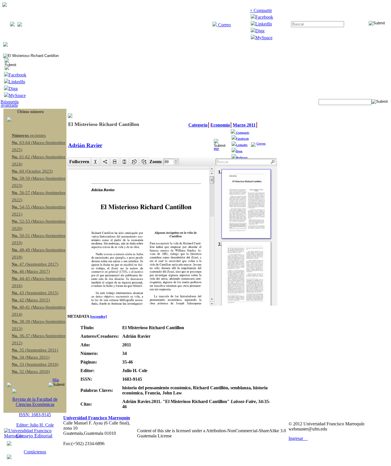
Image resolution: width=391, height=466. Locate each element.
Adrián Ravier (85, 145)
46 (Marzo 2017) (31, 271)
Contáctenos (35, 451)
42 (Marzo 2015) (31, 300)
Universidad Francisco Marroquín (96, 417)
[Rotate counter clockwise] (134, 161)
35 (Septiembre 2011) (35, 350)
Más (55, 380)
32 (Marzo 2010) (31, 371)
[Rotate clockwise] (144, 161)
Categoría (198, 125)
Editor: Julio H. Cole (35, 424)
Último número (30, 112)
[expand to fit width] (114, 161)
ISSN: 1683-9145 (35, 414)
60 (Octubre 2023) (32, 171)
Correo (224, 24)
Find (273, 162)
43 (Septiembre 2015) (35, 293)
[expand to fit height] (124, 161)
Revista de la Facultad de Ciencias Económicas (35, 402)
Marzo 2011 (244, 125)
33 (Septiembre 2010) (35, 364)
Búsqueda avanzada (10, 103)
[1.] (246, 203)
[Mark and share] (105, 161)
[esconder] (98, 316)
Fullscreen (79, 161)
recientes (29, 135)
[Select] (95, 161)
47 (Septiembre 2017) (35, 264)
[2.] (246, 276)
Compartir (242, 132)
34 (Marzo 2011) (31, 357)
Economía (220, 125)
